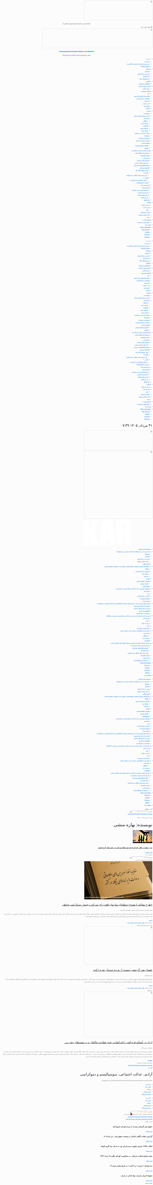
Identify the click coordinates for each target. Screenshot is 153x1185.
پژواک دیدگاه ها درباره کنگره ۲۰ (138, 180)
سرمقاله (148, 69)
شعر (147, 210)
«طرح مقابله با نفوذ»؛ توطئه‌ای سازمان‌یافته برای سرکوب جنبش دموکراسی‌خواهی (107, 904)
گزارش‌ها (147, 101)
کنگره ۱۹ (145, 173)
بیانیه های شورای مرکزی (141, 163)
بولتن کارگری (146, 88)
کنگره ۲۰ (145, 178)
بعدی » (129, 923)
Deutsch (147, 237)
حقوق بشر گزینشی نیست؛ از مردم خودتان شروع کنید (122, 969)
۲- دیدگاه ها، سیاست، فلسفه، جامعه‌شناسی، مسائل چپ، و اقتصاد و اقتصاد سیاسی (127, 566)
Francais (147, 234)
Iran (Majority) (89, 51)
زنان (148, 93)
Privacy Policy (145, 66)
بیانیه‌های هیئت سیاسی (143, 160)
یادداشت (147, 71)
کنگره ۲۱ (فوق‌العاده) (142, 182)
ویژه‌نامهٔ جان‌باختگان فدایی (142, 153)
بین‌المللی (145, 121)
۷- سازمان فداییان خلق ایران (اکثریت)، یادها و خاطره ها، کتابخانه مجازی (131, 643)
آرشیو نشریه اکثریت (142, 192)
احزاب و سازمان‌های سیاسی (142, 116)
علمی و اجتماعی (145, 212)
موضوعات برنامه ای (144, 138)
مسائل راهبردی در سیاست (142, 133)
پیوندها (149, 1089)
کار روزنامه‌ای (144, 197)
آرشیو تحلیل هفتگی (143, 195)
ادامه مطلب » (148, 852)
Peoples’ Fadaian (77, 51)
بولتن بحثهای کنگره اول (141, 170)
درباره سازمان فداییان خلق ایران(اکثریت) (138, 64)
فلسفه (146, 148)
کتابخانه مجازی (147, 220)
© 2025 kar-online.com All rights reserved (139, 1119)
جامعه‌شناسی (146, 586)
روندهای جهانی (144, 128)
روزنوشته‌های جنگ (144, 79)
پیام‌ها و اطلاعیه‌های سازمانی (142, 165)
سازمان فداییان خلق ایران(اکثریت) (141, 150)
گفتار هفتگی (146, 564)
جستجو (150, 811)
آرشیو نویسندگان (146, 1094)
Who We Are (146, 229)
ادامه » (150, 920)
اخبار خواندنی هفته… (144, 215)
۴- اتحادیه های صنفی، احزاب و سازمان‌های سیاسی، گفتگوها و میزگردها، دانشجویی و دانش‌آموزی (124, 603)
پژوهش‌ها (147, 135)
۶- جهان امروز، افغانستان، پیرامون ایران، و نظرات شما (136, 631)
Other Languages (145, 227)
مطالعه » (149, 1060)
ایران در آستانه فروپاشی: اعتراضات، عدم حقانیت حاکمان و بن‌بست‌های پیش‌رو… (108, 1042)
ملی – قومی (146, 103)
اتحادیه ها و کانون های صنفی (142, 96)
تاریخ (148, 217)
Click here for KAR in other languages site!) (76, 55)
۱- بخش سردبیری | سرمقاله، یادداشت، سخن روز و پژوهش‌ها (134, 551)
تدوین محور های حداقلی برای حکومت (136, 175)
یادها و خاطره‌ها (145, 155)
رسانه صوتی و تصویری (143, 222)
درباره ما (147, 61)
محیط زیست (144, 131)
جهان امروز (146, 118)
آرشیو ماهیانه (147, 1092)
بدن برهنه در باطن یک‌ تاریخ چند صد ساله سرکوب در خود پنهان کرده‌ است (125, 848)
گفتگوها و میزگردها (144, 84)
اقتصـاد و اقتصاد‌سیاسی (141, 145)
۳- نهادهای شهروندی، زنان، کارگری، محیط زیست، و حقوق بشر (133, 588)
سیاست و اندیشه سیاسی (142, 140)
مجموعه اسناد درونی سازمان (140, 190)
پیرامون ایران (144, 123)
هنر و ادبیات (146, 207)
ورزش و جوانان (145, 205)
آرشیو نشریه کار (145, 185)
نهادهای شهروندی (146, 91)
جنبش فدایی (146, 158)
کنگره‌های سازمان (145, 168)
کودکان (148, 108)
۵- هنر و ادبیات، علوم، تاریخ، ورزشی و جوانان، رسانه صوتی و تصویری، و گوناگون (128, 616)
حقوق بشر (147, 106)
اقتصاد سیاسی (145, 143)
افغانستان (145, 126)
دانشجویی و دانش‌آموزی (143, 98)
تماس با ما (148, 225)
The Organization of (65, 51)
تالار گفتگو (147, 200)
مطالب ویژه (147, 675)
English (147, 232)
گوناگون (149, 202)
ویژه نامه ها (146, 76)
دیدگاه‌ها (148, 81)
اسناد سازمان (146, 187)
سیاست (148, 111)
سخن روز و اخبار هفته (144, 74)
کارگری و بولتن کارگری (144, 86)
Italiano (147, 673)
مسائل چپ (147, 113)
